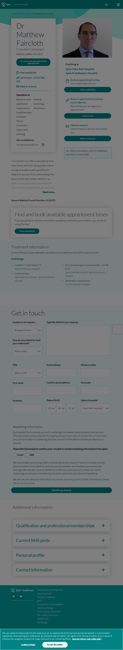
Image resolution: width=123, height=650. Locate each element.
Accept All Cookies (55, 644)
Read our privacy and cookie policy (87, 639)
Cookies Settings (28, 644)
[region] (61, 639)
